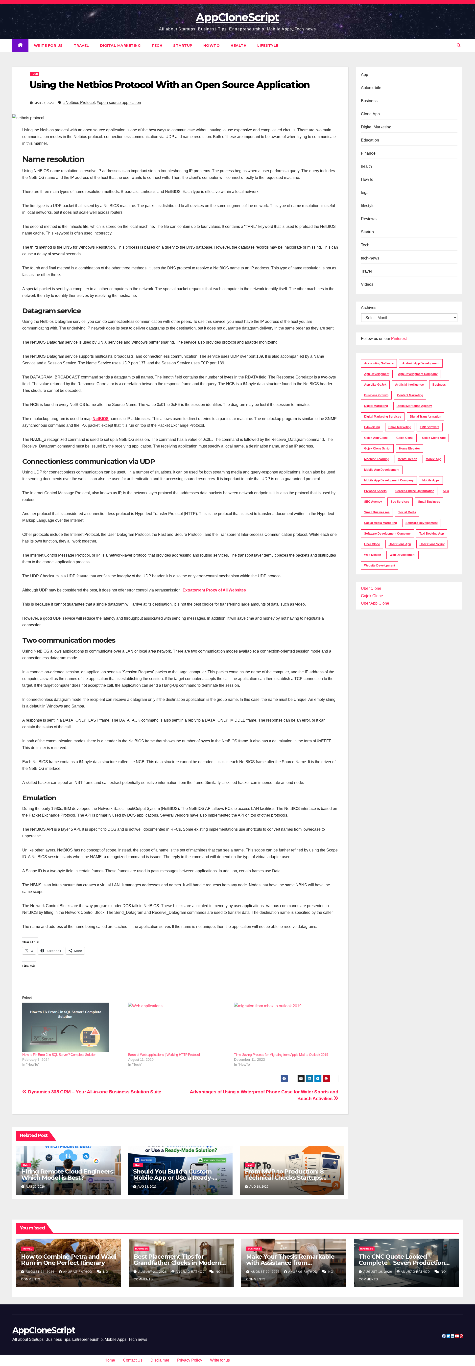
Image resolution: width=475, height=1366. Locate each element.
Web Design (372, 555)
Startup (182, 45)
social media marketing (380, 523)
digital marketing (376, 406)
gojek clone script (377, 448)
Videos (367, 284)
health (238, 45)
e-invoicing (372, 427)
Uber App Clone (375, 603)
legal (365, 192)
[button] (459, 45)
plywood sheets (375, 491)
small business (429, 501)
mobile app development (381, 469)
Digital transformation (425, 416)
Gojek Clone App (434, 438)
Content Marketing (410, 395)
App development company (418, 374)
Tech (156, 45)
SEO (446, 491)
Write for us (48, 45)
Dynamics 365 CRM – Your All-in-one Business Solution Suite (94, 1091)
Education (370, 140)
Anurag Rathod (78, 1271)
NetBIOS (101, 419)
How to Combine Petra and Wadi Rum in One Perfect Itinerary (68, 1259)
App (364, 74)
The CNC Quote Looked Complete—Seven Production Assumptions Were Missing (402, 1262)
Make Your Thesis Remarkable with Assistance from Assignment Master (290, 1262)
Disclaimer (159, 1360)
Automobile (371, 88)
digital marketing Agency (414, 406)
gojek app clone (376, 438)
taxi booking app (431, 533)
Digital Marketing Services (382, 416)
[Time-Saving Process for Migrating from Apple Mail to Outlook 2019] (284, 1027)
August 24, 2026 (40, 1271)
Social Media (407, 512)
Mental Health (407, 459)
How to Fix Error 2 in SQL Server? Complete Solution (59, 1055)
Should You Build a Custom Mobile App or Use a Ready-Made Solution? (173, 1177)
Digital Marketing (120, 45)
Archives (368, 308)
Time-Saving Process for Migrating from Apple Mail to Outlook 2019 (281, 1055)
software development (421, 523)
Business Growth (376, 395)
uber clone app (400, 544)
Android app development (420, 363)
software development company (387, 533)
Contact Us (132, 1360)
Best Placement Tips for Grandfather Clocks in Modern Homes (177, 1262)
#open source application (119, 102)
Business (369, 101)
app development (376, 374)
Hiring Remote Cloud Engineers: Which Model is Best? (68, 1174)
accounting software (379, 363)
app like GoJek (375, 384)
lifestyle (267, 45)
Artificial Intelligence (409, 384)
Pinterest (399, 338)
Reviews (369, 219)
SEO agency (373, 501)
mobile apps (431, 480)
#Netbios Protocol (79, 102)
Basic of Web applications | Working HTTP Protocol (164, 1055)
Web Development (402, 555)
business (439, 384)
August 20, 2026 (266, 1271)
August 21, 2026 (153, 1271)
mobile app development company (389, 480)
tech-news (370, 258)
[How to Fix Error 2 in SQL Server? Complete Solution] (72, 1027)
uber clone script (432, 544)
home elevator (409, 448)
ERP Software (429, 427)
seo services (400, 501)
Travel (81, 45)
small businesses (377, 512)
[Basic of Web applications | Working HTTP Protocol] (178, 1027)
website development (379, 565)
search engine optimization (414, 491)
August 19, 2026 (378, 1271)
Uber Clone (371, 588)
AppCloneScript (237, 17)
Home (109, 1360)
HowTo (211, 45)
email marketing (399, 427)
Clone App (370, 114)
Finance (368, 153)
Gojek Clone (404, 438)
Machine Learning (376, 459)
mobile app (433, 459)
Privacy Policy (189, 1360)
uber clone (372, 544)
